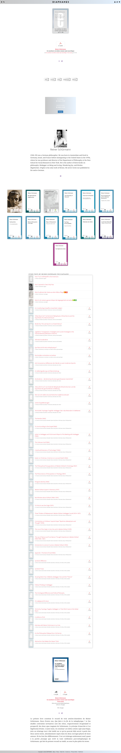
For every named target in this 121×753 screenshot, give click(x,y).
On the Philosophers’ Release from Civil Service (48, 633)
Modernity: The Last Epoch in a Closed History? (48, 324)
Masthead (80, 751)
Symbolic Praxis (39, 569)
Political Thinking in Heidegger (43, 585)
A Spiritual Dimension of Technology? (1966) (47, 450)
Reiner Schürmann (60, 49)
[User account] (115, 2)
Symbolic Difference (40, 561)
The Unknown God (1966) (42, 442)
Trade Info (62, 751)
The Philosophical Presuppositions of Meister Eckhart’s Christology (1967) (56, 466)
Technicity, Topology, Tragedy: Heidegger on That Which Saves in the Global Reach (56, 610)
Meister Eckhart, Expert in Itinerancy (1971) (47, 489)
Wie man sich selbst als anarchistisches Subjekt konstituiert (52, 395)
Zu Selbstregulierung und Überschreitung (47, 371)
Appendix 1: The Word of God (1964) (45, 553)
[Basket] (119, 2)
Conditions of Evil (40, 617)
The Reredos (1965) (40, 418)
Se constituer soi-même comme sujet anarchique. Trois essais (59, 52)
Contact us (67, 751)
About (54, 751)
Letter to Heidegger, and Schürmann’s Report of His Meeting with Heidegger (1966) (57, 435)
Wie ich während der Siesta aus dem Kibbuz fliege (49, 292)
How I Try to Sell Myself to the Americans (46, 276)
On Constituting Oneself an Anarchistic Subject (48, 308)
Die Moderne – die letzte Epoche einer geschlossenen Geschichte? (54, 379)
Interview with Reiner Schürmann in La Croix (47, 625)
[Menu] (1, 2)
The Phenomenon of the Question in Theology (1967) (50, 474)
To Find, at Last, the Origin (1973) (44, 505)
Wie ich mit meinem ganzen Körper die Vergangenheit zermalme (53, 300)
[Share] (62, 61)
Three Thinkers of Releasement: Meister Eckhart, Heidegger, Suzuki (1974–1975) (58, 513)
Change (60, 111)
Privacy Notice (74, 751)
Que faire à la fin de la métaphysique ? (46, 347)
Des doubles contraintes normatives (45, 355)
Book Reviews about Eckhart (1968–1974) (46, 497)
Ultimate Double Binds (41, 339)
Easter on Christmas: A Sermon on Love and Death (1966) (51, 458)
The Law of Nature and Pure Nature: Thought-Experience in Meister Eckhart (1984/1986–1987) (57, 538)
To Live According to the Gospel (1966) (46, 426)
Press (57, 751)
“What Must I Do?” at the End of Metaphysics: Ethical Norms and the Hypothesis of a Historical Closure (54, 317)
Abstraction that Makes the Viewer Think (47, 641)
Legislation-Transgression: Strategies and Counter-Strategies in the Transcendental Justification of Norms (54, 333)
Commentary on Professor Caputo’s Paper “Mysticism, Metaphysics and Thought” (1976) (55, 522)
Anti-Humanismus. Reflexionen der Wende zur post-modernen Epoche (55, 363)
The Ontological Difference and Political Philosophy (49, 593)
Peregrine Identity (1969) (42, 482)
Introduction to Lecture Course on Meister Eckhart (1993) (51, 545)
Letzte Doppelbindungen (42, 403)
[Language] (117, 2)
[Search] (3, 2)
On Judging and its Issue (42, 601)
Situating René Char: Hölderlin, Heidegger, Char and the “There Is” (53, 577)
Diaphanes (60, 2)
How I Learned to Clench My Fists (44, 284)
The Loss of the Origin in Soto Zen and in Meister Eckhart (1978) (53, 529)
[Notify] (59, 61)
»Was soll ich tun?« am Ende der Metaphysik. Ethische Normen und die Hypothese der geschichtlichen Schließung (55, 388)
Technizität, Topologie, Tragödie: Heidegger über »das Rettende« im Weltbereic (57, 410)
